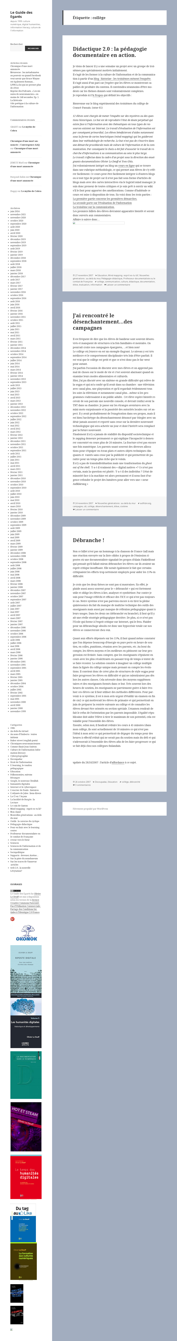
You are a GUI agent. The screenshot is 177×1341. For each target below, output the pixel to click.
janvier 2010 (16, 512)
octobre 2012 (16, 413)
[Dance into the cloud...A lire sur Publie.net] (16, 1293)
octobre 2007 (16, 596)
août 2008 (15, 565)
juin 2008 (14, 571)
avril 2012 (15, 428)
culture (124, 281)
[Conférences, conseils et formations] (26, 932)
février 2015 (16, 341)
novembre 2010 (18, 481)
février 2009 (16, 546)
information (96, 284)
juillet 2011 (15, 456)
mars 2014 (15, 369)
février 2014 (16, 372)
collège (100, 281)
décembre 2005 (18, 661)
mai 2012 (14, 425)
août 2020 (15, 226)
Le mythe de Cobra (31, 191)
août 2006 (15, 639)
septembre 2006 (18, 636)
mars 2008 (15, 580)
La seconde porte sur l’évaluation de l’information (102, 203)
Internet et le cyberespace (23, 787)
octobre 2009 (16, 521)
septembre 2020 (18, 223)
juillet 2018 (15, 267)
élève (75, 284)
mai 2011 (14, 462)
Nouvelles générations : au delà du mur (116, 503)
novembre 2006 (18, 630)
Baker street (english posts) (24, 740)
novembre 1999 (18, 711)
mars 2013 (15, 400)
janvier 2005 (16, 680)
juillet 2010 (15, 494)
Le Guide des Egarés (21, 14)
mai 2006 (14, 646)
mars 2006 (15, 652)
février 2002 (16, 692)
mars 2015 (15, 338)
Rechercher (16, 44)
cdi (85, 506)
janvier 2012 (16, 438)
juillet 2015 (15, 326)
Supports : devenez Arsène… (24, 855)
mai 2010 (14, 500)
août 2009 (15, 528)
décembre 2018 (18, 257)
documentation (147, 281)
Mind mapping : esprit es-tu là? (25, 808)
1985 (12, 728)
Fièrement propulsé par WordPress (90, 808)
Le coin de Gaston (19, 805)
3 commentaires (83, 785)
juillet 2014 (15, 360)
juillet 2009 (15, 531)
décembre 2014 (18, 348)
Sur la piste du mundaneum (24, 858)
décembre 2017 (18, 276)
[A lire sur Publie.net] (16, 1314)
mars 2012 (15, 431)
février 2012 (16, 434)
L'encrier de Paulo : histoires (24, 790)
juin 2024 (14, 211)
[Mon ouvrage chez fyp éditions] (23, 1261)
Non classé (15, 811)
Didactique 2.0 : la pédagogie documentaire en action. (110, 51)
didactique (134, 281)
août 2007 (15, 602)
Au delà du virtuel (19, 731)
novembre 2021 (18, 214)
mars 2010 (15, 506)
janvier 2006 (16, 658)
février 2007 (16, 621)
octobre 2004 (16, 686)
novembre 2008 (18, 556)
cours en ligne (126, 165)
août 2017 (15, 279)
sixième (124, 506)
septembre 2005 (18, 667)
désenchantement (104, 506)
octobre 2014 (16, 354)
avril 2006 (15, 649)
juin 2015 (14, 329)
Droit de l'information (21, 762)
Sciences (14, 843)
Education (15, 771)
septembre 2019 (18, 245)
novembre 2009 (18, 518)
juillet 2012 (15, 419)
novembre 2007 (18, 593)
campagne (78, 506)
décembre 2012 (18, 407)
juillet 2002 (15, 689)
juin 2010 (14, 497)
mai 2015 (14, 332)
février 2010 (16, 509)
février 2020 (16, 236)
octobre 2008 (16, 559)
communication (112, 281)
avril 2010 (15, 503)
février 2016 (16, 310)
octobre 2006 (16, 633)
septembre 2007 (18, 599)
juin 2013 (14, 391)
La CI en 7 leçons (18, 796)
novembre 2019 (18, 242)
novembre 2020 (18, 217)
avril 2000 (15, 705)
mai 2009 (14, 537)
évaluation (84, 284)
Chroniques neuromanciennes (25, 743)
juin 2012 (14, 422)
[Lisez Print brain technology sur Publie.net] (11, 1329)
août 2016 (15, 301)
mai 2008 (14, 574)
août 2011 (15, 453)
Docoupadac (16, 759)
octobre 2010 (16, 484)
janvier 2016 (16, 313)
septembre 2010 (18, 487)
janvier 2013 (16, 403)
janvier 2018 (16, 273)
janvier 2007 (16, 624)
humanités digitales (20, 783)
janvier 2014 (16, 375)
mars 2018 (15, 270)
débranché (135, 781)
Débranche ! (88, 540)
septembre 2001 (18, 695)
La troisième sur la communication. (94, 207)
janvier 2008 (16, 587)
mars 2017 (15, 282)
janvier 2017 (16, 289)
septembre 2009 (18, 525)
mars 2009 (15, 543)
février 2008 (16, 584)
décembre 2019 (18, 239)
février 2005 (16, 677)
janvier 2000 (16, 708)
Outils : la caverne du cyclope (24, 821)
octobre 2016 (16, 295)
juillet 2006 (15, 643)
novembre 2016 (18, 292)
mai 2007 (14, 612)
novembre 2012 (18, 410)
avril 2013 (15, 397)
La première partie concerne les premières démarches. (105, 198)
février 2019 (16, 251)
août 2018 (15, 264)
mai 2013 (14, 394)
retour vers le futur (20, 839)
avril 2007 (15, 615)
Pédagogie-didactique (21, 824)
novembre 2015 (18, 316)
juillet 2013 (15, 388)
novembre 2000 (18, 702)
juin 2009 (14, 534)
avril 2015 (15, 335)
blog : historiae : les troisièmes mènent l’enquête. (122, 78)
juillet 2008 (15, 568)
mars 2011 (15, 469)
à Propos (98, 95)
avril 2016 (15, 307)
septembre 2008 (18, 562)
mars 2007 (15, 618)
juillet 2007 (15, 605)
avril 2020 (15, 233)
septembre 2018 (18, 261)
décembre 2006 (18, 627)
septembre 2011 (18, 450)
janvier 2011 (16, 475)
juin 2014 (14, 363)
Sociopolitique (17, 852)
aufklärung (145, 503)
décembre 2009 (18, 515)
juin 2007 (14, 608)
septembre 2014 (18, 357)
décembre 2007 (18, 590)
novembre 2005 (18, 664)
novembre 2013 (18, 379)
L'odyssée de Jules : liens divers (25, 793)
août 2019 (15, 248)
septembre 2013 (18, 382)
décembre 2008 (18, 553)
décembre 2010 (18, 478)
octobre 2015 (16, 320)
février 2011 (16, 472)
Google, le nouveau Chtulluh (24, 780)
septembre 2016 (18, 298)
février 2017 (16, 285)
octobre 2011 (16, 447)
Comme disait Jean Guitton (23, 746)
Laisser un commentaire (118, 284)
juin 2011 (14, 459)
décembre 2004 (18, 683)
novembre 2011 (18, 444)
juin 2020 (14, 230)
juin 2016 (14, 304)
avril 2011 (15, 466)
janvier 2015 (16, 344)
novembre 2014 (18, 351)
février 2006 (16, 655)
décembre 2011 (18, 441)
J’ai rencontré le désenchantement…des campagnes (102, 321)
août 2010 (15, 490)
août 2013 (15, 385)
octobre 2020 (16, 220)
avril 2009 (15, 540)
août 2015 (15, 323)
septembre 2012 (18, 416)
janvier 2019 (16, 254)
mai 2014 (14, 366)
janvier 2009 (16, 549)
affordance (118, 762)
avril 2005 (15, 671)
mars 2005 (15, 674)
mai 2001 (14, 698)
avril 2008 (15, 577)
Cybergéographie (19, 756)
